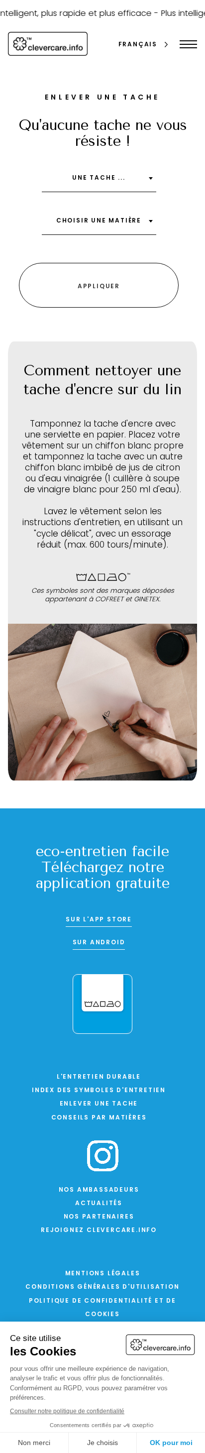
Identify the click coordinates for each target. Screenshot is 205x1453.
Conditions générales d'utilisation (102, 1287)
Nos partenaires (99, 1217)
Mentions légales (102, 1274)
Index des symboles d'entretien (99, 1091)
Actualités (98, 1204)
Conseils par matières (99, 1118)
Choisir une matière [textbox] (98, 221)
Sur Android (99, 943)
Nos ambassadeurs (99, 1190)
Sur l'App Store (99, 920)
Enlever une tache (99, 1104)
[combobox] (99, 181)
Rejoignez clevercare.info (99, 1230)
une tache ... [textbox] (98, 178)
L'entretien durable (99, 1077)
